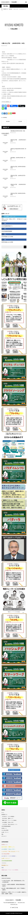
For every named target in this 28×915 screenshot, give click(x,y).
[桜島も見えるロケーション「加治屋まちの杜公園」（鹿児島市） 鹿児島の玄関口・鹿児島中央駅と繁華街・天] (14, 264)
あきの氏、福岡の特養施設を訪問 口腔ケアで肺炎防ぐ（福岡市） (13, 889)
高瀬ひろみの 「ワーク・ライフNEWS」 (9, 820)
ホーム (3, 812)
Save (14, 113)
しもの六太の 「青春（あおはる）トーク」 (10, 824)
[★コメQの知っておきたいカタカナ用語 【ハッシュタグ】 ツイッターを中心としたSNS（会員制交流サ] (14, 651)
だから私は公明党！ (5, 830)
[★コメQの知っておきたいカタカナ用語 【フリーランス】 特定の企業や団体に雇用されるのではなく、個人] (14, 703)
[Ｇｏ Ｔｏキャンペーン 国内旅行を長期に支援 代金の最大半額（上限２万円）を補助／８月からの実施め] (14, 445)
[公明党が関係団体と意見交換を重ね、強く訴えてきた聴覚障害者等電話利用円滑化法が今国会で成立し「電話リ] (14, 600)
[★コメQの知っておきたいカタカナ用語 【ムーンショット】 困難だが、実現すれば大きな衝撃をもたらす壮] (14, 574)
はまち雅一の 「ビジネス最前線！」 (8, 816)
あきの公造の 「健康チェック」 (8, 818)
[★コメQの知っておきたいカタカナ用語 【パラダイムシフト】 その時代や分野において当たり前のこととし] (14, 471)
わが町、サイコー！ (5, 832)
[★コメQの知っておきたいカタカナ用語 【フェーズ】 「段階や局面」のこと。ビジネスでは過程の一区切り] (14, 755)
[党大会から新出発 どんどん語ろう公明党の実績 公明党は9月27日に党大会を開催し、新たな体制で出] (14, 290)
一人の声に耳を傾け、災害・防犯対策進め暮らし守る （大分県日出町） (13, 881)
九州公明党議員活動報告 (6, 826)
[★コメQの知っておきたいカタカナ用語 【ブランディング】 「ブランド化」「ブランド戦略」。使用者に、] (14, 316)
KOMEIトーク (4, 828)
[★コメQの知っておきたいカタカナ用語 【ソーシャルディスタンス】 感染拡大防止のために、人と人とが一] (14, 729)
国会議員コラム (4, 814)
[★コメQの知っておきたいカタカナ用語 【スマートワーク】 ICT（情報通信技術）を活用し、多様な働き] (14, 677)
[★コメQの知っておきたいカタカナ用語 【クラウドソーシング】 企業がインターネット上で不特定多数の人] (14, 393)
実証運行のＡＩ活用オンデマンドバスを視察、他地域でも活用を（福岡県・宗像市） (14, 893)
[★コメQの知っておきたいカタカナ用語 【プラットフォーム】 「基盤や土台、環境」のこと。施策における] (14, 341)
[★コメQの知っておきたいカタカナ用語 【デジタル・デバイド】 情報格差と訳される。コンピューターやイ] (14, 367)
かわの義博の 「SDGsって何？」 (8, 822)
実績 (2, 834)
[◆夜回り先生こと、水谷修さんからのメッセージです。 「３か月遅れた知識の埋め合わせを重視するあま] (14, 548)
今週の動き (5, 6)
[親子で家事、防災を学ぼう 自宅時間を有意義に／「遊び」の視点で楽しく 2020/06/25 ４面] (14, 496)
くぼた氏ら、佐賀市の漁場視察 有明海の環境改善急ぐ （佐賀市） (13, 885)
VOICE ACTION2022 (6, 878)
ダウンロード (4, 836)
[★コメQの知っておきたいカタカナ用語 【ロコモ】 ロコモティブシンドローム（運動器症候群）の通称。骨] (14, 625)
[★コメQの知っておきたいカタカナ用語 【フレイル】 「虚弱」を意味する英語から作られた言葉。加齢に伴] (14, 419)
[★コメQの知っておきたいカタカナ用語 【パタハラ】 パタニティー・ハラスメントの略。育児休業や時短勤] (14, 522)
